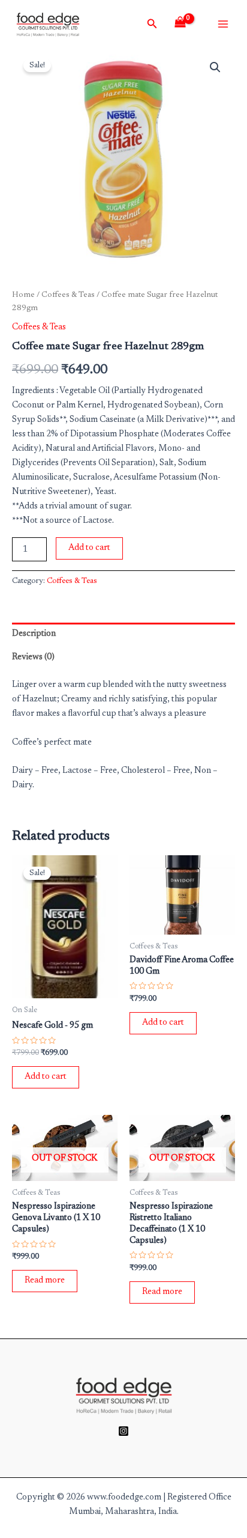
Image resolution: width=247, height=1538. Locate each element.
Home (23, 295)
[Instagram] (123, 1431)
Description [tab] (34, 633)
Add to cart (89, 547)
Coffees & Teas (68, 295)
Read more (45, 1280)
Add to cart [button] (46, 1076)
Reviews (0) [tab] (33, 657)
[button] (215, 67)
